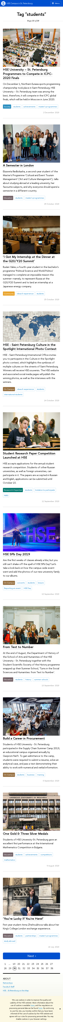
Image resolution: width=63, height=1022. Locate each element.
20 (18, 963)
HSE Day (27, 588)
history (28, 679)
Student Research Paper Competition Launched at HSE (29, 455)
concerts (21, 582)
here (33, 1005)
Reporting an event (12, 588)
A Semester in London (18, 165)
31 (19, 968)
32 (24, 968)
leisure (41, 582)
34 (33, 968)
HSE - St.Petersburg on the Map (16, 990)
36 (42, 968)
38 (52, 968)
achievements (29, 106)
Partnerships (8, 983)
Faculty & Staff (8, 986)
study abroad (9, 941)
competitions (46, 854)
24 (37, 963)
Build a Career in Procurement (24, 738)
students (16, 106)
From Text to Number (18, 647)
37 (47, 968)
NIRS (6, 495)
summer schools (41, 679)
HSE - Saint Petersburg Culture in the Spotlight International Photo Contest (29, 346)
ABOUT (7, 978)
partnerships (30, 935)
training (41, 774)
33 (28, 968)
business (30, 774)
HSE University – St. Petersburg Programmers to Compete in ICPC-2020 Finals (27, 73)
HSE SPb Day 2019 (16, 554)
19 (14, 963)
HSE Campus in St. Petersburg (20, 3)
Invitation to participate (45, 490)
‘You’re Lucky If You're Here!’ (23, 918)
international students (13, 394)
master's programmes (48, 106)
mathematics (9, 859)
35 (38, 968)
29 (10, 968)
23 (33, 963)
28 (5, 968)
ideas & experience (25, 293)
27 (51, 963)
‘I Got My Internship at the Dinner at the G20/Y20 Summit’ (29, 259)
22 (28, 963)
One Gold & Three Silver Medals (25, 833)
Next (31, 956)
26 (46, 963)
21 (23, 963)
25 (42, 963)
